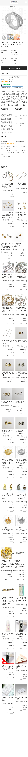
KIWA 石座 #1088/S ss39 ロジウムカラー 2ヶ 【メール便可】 (21, 529)
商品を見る (12, 196)
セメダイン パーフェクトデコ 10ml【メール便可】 (8, 635)
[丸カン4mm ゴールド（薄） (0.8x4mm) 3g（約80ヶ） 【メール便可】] (8, 300)
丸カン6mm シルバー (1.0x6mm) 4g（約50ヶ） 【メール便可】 (7, 276)
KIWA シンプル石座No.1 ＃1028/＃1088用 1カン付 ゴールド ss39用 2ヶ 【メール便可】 (7, 462)
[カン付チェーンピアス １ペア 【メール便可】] (21, 176)
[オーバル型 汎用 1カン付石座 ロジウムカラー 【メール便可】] (21, 423)
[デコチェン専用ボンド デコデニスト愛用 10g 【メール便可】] (21, 626)
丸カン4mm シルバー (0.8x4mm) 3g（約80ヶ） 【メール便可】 (20, 276)
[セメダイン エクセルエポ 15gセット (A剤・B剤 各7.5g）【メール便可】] (21, 590)
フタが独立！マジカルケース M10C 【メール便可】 (7, 699)
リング (14, 6)
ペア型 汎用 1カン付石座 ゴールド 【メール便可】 (8, 373)
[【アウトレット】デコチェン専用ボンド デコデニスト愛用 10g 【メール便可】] (8, 658)
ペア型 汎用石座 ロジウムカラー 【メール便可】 (18, 403)
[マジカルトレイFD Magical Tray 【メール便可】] (21, 658)
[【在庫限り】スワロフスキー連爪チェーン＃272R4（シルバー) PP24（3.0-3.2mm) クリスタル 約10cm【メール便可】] (18, 553)
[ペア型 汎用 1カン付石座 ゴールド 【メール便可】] (8, 365)
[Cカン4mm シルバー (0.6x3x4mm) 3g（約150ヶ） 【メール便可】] (21, 300)
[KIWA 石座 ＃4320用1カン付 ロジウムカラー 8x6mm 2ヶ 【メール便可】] (21, 487)
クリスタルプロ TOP (4, 6)
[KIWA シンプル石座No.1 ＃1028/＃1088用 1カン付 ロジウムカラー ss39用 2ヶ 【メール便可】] (21, 452)
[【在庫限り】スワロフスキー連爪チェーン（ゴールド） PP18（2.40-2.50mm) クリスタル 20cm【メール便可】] (6, 553)
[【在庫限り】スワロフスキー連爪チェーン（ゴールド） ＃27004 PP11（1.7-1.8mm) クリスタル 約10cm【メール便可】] (8, 590)
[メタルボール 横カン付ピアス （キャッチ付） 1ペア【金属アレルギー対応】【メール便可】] (8, 205)
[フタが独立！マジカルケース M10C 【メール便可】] (8, 690)
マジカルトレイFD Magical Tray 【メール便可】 (21, 666)
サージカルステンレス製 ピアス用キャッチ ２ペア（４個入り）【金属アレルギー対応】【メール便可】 (6, 246)
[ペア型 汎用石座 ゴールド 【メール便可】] (6, 394)
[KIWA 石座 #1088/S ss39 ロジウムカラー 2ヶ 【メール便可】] (21, 520)
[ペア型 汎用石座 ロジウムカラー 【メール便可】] (18, 394)
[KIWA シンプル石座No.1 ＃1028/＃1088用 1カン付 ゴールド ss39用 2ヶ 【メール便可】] (8, 452)
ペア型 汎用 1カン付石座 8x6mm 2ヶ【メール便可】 (21, 342)
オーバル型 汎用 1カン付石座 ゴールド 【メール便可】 (8, 432)
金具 (11, 6)
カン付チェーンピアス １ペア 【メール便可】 (20, 184)
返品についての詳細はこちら (7, 79)
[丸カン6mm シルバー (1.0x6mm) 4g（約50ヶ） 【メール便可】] (8, 267)
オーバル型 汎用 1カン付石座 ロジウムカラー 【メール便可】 (21, 432)
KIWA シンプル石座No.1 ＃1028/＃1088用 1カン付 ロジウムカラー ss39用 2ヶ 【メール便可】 (21, 462)
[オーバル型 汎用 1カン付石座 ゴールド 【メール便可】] (8, 423)
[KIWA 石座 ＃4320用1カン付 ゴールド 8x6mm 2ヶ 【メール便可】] (8, 487)
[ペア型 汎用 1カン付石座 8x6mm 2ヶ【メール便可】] (21, 333)
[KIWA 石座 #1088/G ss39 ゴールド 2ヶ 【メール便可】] (8, 520)
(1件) (12, 81)
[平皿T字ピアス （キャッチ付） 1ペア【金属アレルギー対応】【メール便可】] (21, 205)
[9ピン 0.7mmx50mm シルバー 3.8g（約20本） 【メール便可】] (8, 333)
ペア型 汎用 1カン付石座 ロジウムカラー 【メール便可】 (21, 373)
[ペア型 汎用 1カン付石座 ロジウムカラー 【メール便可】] (21, 365)
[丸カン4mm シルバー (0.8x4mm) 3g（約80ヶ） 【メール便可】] (21, 267)
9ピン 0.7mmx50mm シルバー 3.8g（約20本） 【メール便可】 (8, 342)
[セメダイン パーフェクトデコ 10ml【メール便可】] (8, 626)
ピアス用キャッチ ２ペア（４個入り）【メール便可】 (17, 245)
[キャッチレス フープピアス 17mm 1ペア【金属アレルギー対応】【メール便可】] (8, 176)
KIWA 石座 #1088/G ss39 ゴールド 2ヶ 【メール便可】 (7, 529)
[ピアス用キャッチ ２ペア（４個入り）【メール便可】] (18, 236)
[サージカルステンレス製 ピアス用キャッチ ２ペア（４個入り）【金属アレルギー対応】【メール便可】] (6, 236)
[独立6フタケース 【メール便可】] (21, 690)
